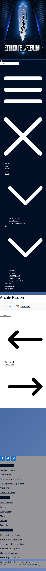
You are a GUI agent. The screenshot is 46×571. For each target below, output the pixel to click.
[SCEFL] (23, 58)
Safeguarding (6, 511)
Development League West (12, 483)
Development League (17, 223)
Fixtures (7, 166)
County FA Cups (15, 278)
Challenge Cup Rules (9, 553)
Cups (6, 226)
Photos (3, 516)
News (7, 174)
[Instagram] (13, 458)
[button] (25, 215)
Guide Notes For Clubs (10, 535)
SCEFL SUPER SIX (7, 492)
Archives (3, 507)
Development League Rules (12, 544)
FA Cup (11, 270)
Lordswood (25, 306)
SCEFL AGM (5, 488)
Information (9, 289)
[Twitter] (8, 458)
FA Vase (12, 273)
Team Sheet (5, 525)
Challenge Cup (14, 276)
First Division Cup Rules (10, 548)
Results (7, 168)
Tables (7, 171)
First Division (13, 221)
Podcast (3, 520)
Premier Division (15, 218)
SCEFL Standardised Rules (11, 539)
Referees (8, 291)
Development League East (11, 479)
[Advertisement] (23, 433)
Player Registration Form (11, 557)
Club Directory (10, 286)
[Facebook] (2, 458)
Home (7, 163)
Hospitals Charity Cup (17, 281)
